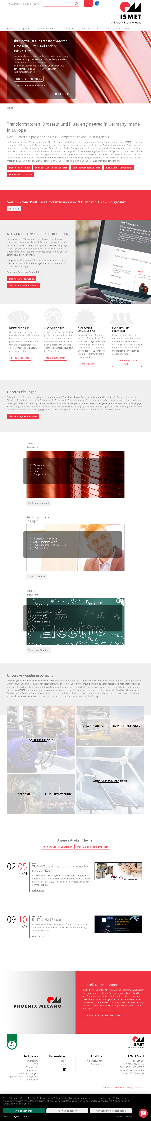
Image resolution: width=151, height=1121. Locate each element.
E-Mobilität (123, 683)
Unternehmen (111, 28)
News (127, 28)
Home (10, 28)
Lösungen (22, 28)
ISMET (41, 409)
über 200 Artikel (101, 157)
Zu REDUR (14, 208)
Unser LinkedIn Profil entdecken (92, 846)
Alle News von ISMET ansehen (57, 846)
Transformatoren (43, 28)
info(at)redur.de (136, 1073)
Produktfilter (14, 3)
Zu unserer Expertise (38, 650)
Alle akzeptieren (23, 1110)
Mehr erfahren (87, 363)
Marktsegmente (88, 28)
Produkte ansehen (20, 357)
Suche (36, 3)
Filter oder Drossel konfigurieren (51, 167)
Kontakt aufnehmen (55, 357)
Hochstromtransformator (24, 696)
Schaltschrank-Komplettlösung (48, 157)
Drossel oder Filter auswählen (30, 85)
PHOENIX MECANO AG (96, 989)
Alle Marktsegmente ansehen (23, 416)
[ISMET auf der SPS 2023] (118, 924)
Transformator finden (19, 167)
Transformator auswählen (29, 78)
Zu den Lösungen (37, 576)
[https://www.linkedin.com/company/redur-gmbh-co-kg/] (64, 1069)
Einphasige (12, 680)
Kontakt (27, 3)
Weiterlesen (38, 890)
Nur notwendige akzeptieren (111, 1110)
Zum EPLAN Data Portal (20, 174)
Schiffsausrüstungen (126, 690)
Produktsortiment (24, 332)
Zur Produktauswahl (38, 502)
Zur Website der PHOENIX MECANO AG (103, 1015)
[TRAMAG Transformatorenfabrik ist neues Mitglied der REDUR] (118, 871)
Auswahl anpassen (67, 1110)
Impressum (119, 1116)
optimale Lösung (61, 347)
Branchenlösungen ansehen (87, 167)
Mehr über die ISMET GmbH (127, 362)
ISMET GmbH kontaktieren (119, 167)
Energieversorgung (80, 683)
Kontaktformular (50, 260)
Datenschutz (128, 1116)
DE (87, 3)
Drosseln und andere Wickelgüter (97, 396)
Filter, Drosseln (54, 141)
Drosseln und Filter (68, 28)
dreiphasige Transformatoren (37, 680)
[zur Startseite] (126, 12)
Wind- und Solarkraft (101, 683)
